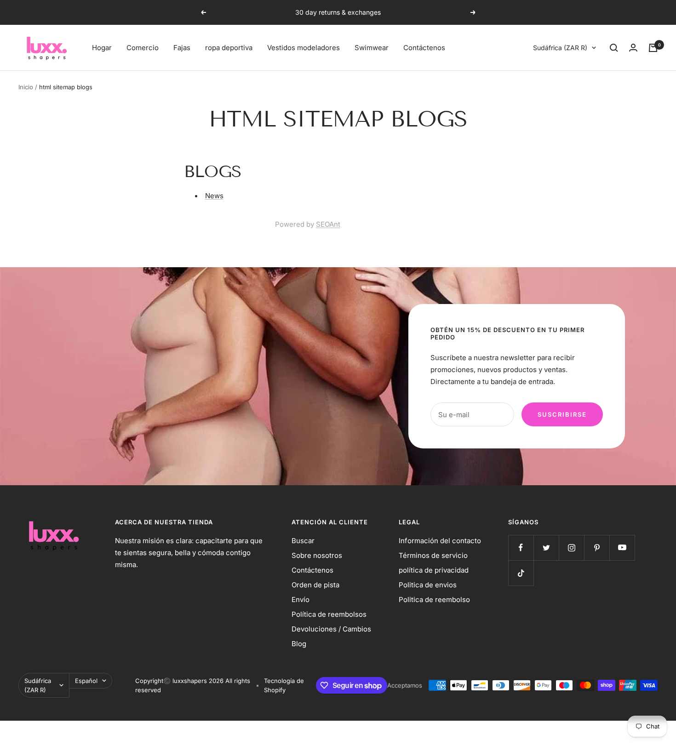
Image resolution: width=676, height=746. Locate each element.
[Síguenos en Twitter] (546, 547)
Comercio (142, 47)
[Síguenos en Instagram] (571, 547)
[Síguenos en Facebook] (520, 547)
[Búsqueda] (614, 48)
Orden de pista (315, 584)
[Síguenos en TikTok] (520, 572)
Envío (300, 599)
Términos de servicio (433, 555)
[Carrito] (653, 48)
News (214, 195)
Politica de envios (428, 584)
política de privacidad (434, 570)
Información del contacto (440, 540)
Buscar (303, 540)
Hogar (102, 47)
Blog (299, 643)
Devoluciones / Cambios (331, 629)
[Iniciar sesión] (633, 48)
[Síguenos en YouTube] (622, 547)
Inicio (25, 87)
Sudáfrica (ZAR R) (560, 48)
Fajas (181, 47)
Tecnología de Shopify (284, 685)
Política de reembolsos (329, 614)
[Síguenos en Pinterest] (596, 547)
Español (86, 680)
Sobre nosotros (317, 555)
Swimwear (372, 47)
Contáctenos (424, 47)
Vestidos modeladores (303, 47)
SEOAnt (328, 224)
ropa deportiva (228, 47)
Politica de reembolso (434, 599)
